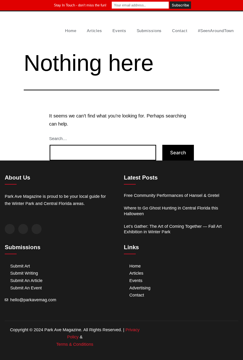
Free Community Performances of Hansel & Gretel (171, 195)
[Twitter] (23, 229)
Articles (94, 31)
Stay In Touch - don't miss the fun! (80, 5)
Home (70, 31)
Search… (58, 138)
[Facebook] (10, 229)
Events (119, 31)
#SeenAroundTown (216, 31)
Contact (179, 31)
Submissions (149, 31)
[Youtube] (37, 229)
